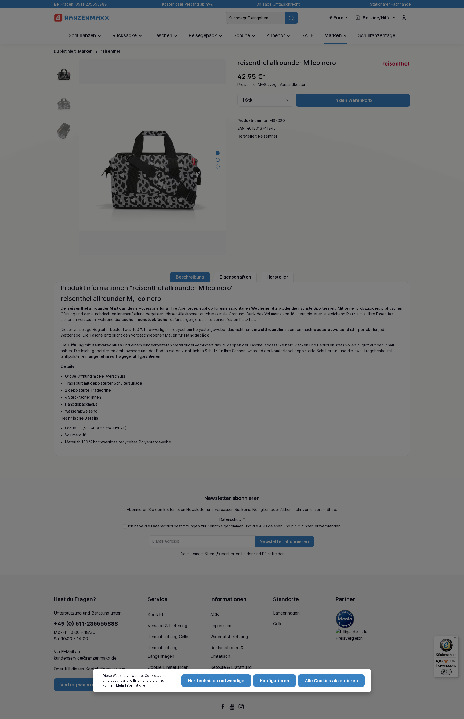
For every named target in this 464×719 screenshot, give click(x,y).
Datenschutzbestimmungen (175, 526)
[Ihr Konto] (403, 17)
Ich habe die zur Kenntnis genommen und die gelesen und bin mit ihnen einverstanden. (235, 526)
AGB (263, 526)
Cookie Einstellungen (168, 667)
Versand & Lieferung (167, 625)
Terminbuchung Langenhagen (162, 652)
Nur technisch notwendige (216, 680)
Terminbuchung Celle (168, 636)
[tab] (190, 277)
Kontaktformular (101, 668)
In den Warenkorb (353, 100)
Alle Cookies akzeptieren (331, 680)
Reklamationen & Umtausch (227, 652)
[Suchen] (291, 18)
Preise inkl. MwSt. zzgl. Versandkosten (271, 84)
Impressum (220, 625)
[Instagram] (241, 708)
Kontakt (156, 614)
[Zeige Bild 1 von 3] (218, 153)
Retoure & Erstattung (231, 667)
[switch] (446, 672)
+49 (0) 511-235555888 (86, 623)
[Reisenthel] (396, 63)
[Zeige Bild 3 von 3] (218, 166)
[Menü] (455, 639)
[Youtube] (232, 708)
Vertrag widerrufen (81, 684)
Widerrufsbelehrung (229, 636)
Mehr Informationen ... (133, 685)
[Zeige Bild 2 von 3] (218, 160)
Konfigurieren (274, 680)
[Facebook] (223, 708)
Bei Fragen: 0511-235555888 (79, 4)
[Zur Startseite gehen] (82, 18)
